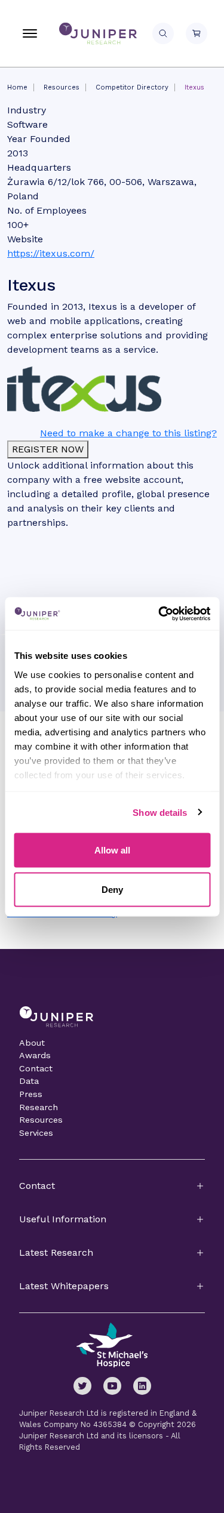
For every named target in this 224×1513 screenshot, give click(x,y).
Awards (35, 1055)
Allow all (112, 850)
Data (29, 1081)
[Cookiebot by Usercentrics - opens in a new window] (159, 613)
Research (38, 1107)
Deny (112, 889)
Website (25, 239)
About (32, 1042)
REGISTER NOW (48, 449)
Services (36, 1133)
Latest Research (56, 1252)
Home (17, 87)
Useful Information (62, 1219)
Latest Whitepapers (64, 1286)
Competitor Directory (132, 87)
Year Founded (38, 138)
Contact (36, 1068)
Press (30, 1094)
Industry (26, 110)
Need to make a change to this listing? (128, 433)
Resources (61, 87)
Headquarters (39, 167)
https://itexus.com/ (50, 253)
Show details (160, 812)
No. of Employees (47, 210)
